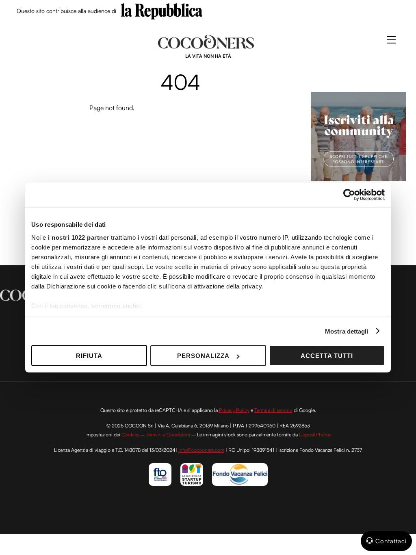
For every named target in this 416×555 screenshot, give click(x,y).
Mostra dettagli (346, 330)
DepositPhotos (315, 434)
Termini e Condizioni (168, 434)
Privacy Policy (234, 410)
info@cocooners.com (201, 450)
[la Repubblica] (161, 11)
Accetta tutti (327, 355)
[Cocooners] (206, 45)
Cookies (130, 434)
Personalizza (203, 355)
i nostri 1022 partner (78, 237)
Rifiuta (89, 355)
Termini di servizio (273, 410)
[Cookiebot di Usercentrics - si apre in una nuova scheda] (349, 195)
